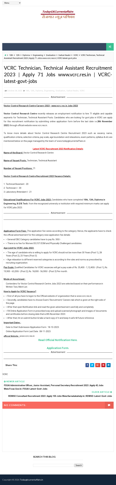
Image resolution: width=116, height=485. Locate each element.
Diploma (26, 55)
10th (11, 55)
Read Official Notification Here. (57, 340)
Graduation (51, 55)
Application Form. (58, 348)
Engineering (38, 55)
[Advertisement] (58, 32)
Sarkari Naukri (64, 55)
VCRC (75, 55)
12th (18, 55)
